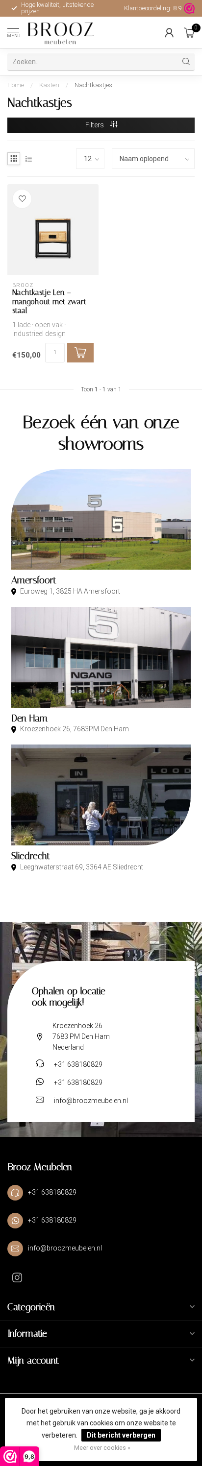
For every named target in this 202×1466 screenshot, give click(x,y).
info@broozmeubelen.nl (91, 1101)
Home (15, 85)
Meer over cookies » (102, 1447)
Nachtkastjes (93, 85)
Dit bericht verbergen (121, 1435)
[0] (189, 32)
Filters (95, 125)
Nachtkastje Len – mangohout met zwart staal (49, 301)
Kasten (49, 85)
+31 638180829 (78, 1064)
